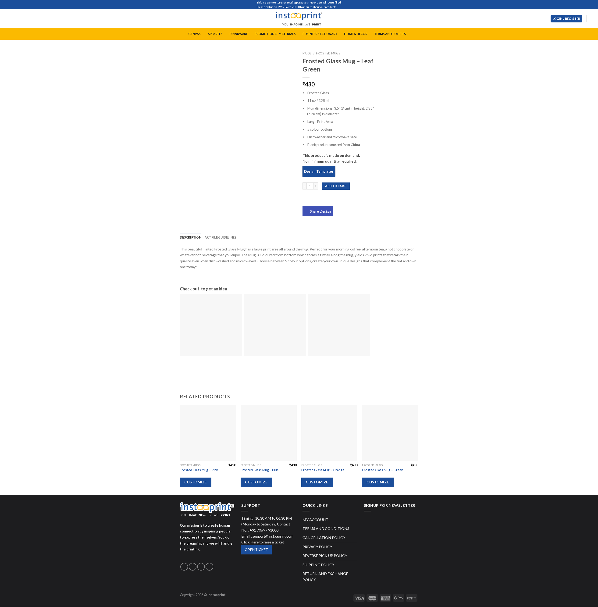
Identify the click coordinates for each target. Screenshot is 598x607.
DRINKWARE (238, 34)
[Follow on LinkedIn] (209, 567)
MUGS (307, 53)
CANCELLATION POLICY (324, 537)
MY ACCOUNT (315, 519)
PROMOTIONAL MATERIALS (275, 34)
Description (190, 237)
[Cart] (592, 19)
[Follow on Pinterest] (201, 567)
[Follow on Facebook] (184, 567)
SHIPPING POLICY (318, 564)
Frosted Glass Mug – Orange (322, 470)
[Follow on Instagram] (192, 567)
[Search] (545, 18)
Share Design (320, 211)
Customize (195, 482)
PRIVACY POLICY (317, 546)
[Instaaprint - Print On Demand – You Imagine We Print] (299, 18)
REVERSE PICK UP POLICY (325, 555)
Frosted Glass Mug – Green (382, 470)
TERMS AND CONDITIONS (326, 528)
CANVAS (194, 34)
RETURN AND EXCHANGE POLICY (325, 576)
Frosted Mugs (328, 53)
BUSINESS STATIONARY (320, 34)
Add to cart (335, 186)
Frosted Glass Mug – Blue (260, 470)
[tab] (190, 237)
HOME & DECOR (355, 34)
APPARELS (215, 34)
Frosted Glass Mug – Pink (199, 470)
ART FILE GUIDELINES (221, 237)
